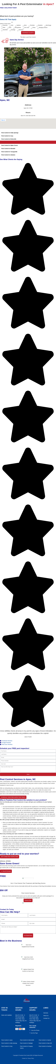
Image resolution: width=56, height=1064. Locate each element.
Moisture (21, 29)
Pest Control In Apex (7, 142)
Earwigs (13, 29)
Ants (12, 25)
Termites (32, 25)
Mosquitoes (18, 27)
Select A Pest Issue (5, 23)
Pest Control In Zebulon (8, 155)
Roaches (5, 25)
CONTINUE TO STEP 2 (28, 32)
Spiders (19, 25)
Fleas (33, 27)
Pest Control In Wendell (8, 148)
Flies (4, 27)
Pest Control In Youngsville (9, 151)
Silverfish (5, 29)
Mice (25, 25)
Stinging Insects (43, 27)
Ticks (10, 27)
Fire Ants (26, 27)
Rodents (40, 25)
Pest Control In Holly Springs (9, 132)
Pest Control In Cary (7, 136)
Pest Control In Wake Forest (9, 145)
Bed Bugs (48, 25)
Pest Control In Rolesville (8, 139)
